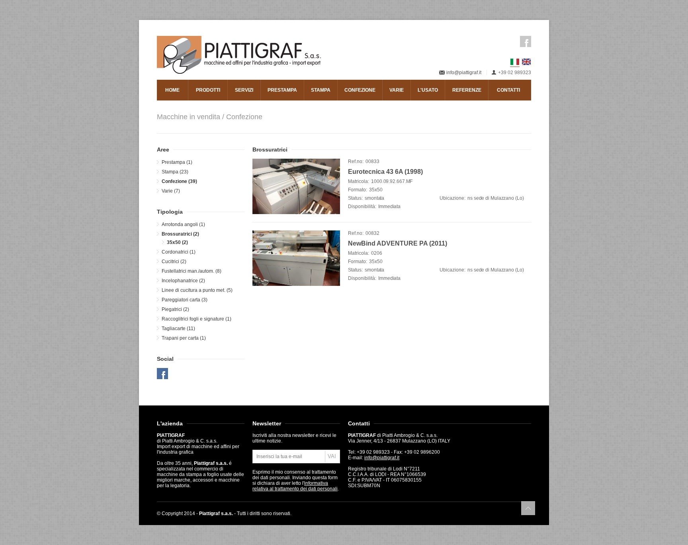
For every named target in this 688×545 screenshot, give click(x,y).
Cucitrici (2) (174, 261)
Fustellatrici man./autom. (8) (191, 271)
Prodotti (208, 90)
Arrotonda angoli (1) (183, 224)
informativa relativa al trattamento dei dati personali (295, 486)
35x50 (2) (177, 242)
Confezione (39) (179, 181)
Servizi (244, 90)
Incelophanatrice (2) (183, 280)
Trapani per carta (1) (184, 338)
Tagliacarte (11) (178, 328)
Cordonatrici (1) (178, 252)
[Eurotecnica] (296, 186)
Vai (332, 456)
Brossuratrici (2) (180, 234)
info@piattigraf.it (463, 72)
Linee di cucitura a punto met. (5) (197, 290)
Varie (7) (171, 191)
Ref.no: (356, 161)
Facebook (525, 41)
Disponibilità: (362, 206)
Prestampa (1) (177, 162)
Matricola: (358, 181)
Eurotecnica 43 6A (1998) (385, 171)
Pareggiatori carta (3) (184, 300)
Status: (355, 198)
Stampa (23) (175, 172)
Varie (396, 90)
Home (172, 90)
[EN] (526, 62)
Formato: (357, 190)
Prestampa (282, 90)
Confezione (359, 90)
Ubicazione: (452, 198)
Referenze (466, 90)
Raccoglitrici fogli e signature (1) (196, 319)
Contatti (508, 90)
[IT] (515, 62)
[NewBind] (296, 258)
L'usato (428, 90)
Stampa (320, 90)
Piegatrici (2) (175, 309)
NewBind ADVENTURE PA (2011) (397, 243)
